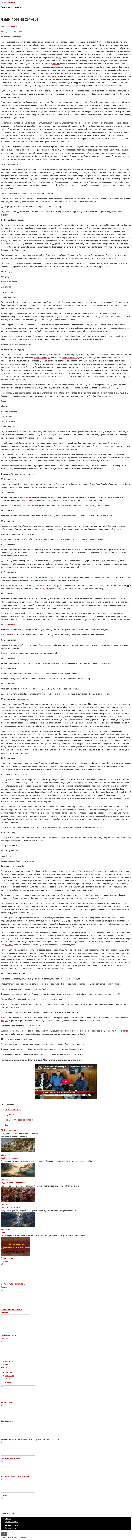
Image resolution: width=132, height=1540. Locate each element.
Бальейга (45, 588)
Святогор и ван (7, 1361)
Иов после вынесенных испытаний (15, 1476)
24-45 (3, 1130)
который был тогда (42, 357)
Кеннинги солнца (10, 624)
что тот (19, 367)
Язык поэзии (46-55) (13, 1110)
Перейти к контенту (8, 2)
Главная (8, 1518)
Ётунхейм (56, 64)
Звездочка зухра (7, 1421)
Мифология (12, 26)
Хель (61, 153)
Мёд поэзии (10, 1115)
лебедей (4, 1020)
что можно (9, 945)
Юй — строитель (7, 1402)
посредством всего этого (86, 707)
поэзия (8, 1130)
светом (56, 806)
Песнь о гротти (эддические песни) (19, 1120)
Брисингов (31, 500)
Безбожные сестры (8, 1335)
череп (54, 564)
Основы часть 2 (11, 1525)
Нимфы (4, 1495)
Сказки (4, 1287)
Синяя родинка (7, 1258)
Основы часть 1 (11, 1522)
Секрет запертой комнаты (11, 1309)
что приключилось (69, 357)
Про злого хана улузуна (10, 1458)
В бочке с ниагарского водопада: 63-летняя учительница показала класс (30, 1439)
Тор (6, 1125)
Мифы (7, 1379)
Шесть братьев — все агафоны (13, 1284)
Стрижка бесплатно (8, 1513)
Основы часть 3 (11, 1528)
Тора (124, 247)
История (4, 1261)
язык (14, 1130)
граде (125, 1031)
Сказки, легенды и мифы (11, 7)
